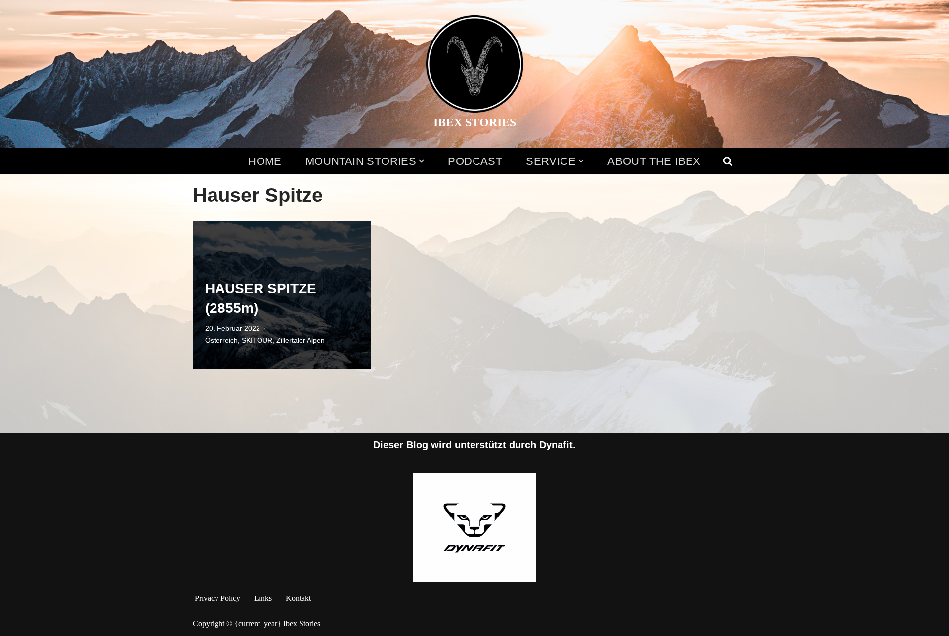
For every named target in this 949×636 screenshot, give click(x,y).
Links (263, 598)
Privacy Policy (217, 598)
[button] (421, 161)
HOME (265, 161)
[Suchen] (728, 161)
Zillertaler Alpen (300, 340)
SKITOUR (257, 340)
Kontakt (298, 598)
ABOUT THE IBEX (654, 161)
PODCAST (475, 161)
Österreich (221, 340)
